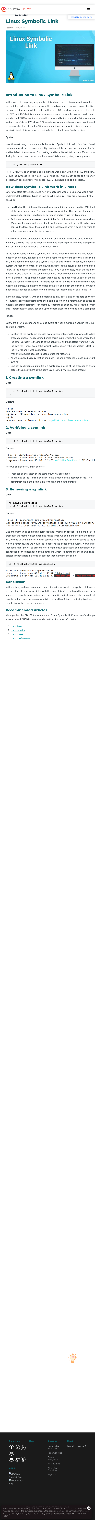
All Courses (54, 1463)
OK (89, 1508)
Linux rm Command (21, 638)
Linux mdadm (18, 630)
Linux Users (17, 634)
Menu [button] (86, 9)
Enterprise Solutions (53, 1447)
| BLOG (26, 9)
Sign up (52, 1474)
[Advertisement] (35, 681)
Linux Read (16, 626)
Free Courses (55, 1453)
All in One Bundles (53, 1469)
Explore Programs (53, 1458)
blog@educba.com (81, 17)
